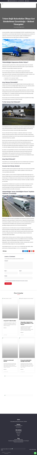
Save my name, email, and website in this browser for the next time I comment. (16, 280)
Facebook (12, 246)
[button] (23, 251)
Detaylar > (22, 332)
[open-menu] (34, 5)
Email (20, 270)
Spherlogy (6, 452)
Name (6, 270)
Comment (6, 260)
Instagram (18, 246)
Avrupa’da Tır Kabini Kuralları (10, 320)
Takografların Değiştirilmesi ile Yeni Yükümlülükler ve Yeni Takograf (27, 323)
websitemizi (18, 248)
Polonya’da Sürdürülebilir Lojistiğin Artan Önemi (26, 361)
